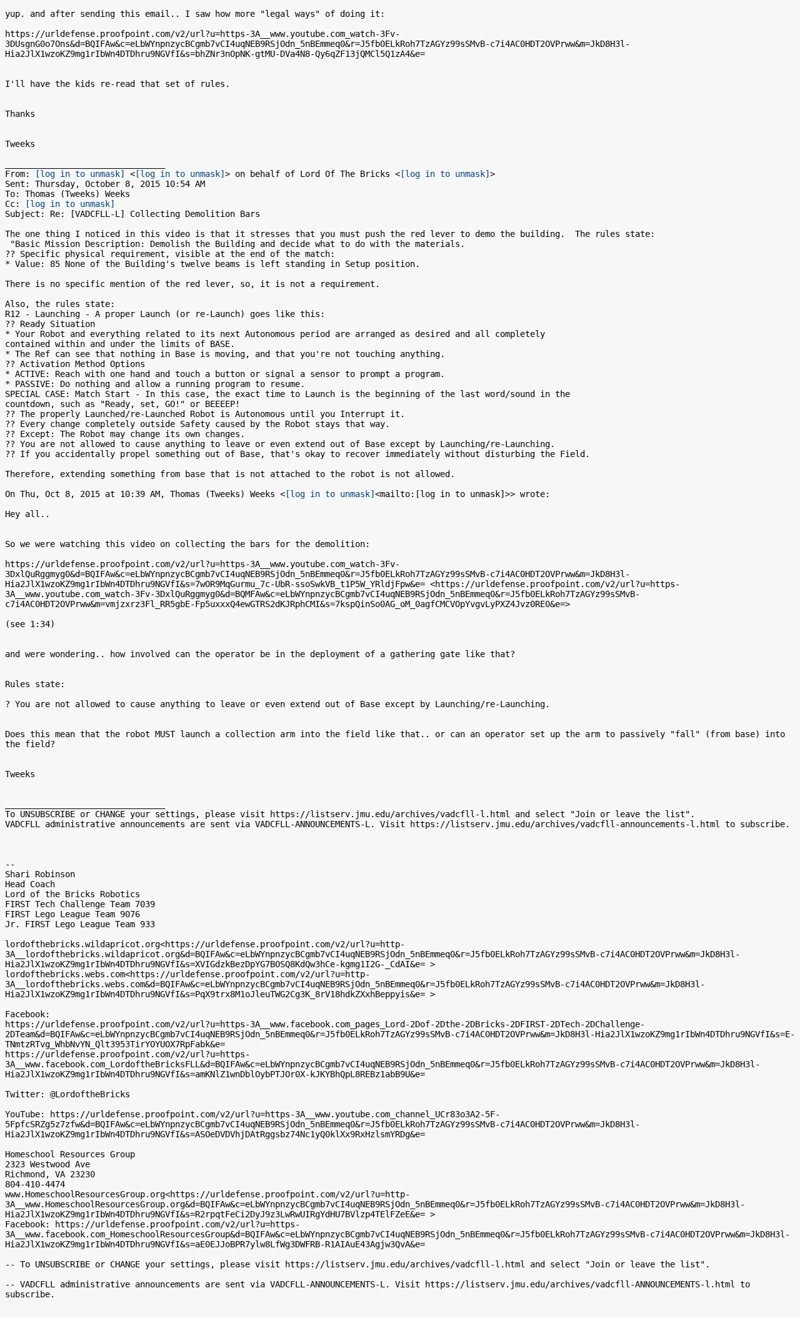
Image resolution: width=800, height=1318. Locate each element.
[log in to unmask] (80, 174)
